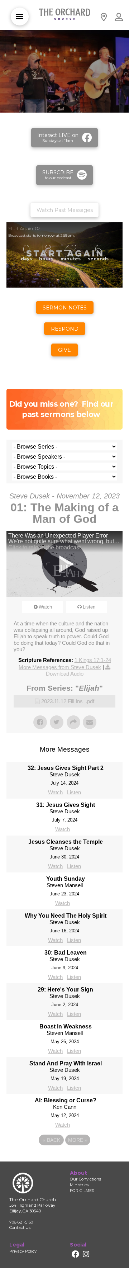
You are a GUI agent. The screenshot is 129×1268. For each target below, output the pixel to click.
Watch (45, 607)
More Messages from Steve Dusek (60, 667)
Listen (89, 607)
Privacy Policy (23, 1251)
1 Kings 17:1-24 (93, 660)
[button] (20, 16)
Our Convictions (85, 1179)
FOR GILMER (82, 1190)
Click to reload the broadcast (44, 547)
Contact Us (19, 1227)
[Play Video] (64, 564)
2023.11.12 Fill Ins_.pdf (67, 701)
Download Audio (64, 674)
